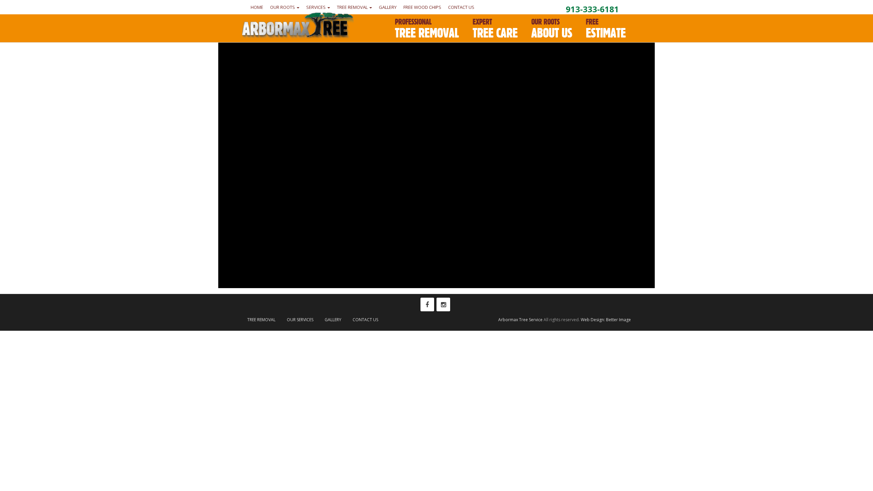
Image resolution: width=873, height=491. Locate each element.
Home (257, 7)
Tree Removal (353, 7)
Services (316, 7)
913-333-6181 (592, 9)
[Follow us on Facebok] (427, 304)
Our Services (300, 320)
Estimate (606, 29)
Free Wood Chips (422, 7)
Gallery (388, 7)
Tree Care (495, 29)
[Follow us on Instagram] (443, 304)
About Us (551, 29)
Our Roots (283, 7)
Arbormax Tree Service (520, 320)
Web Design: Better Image (606, 320)
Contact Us (461, 7)
